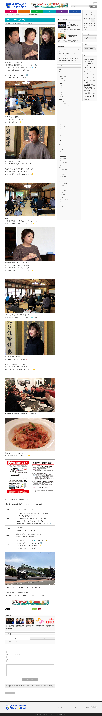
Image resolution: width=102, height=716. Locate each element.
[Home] (7, 14)
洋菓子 (85, 90)
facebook (96, 3)
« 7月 (85, 29)
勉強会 (34, 23)
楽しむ (24, 11)
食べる (11, 11)
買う (62, 11)
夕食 (93, 84)
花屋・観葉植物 (63, 176)
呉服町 (85, 85)
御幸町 (94, 87)
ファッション (62, 174)
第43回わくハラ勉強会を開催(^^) (50, 626)
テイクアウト (88, 71)
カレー (86, 67)
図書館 (61, 87)
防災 (60, 140)
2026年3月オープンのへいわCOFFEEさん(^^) (68, 60)
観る (37, 11)
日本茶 (89, 88)
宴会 (85, 87)
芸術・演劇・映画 (63, 162)
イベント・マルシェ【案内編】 (66, 105)
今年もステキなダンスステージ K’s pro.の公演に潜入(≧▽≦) (73, 26)
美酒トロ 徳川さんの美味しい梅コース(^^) (67, 53)
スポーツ (61, 108)
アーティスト (62, 101)
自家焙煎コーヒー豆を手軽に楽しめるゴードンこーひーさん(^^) (18, 686)
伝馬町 (91, 80)
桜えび (93, 88)
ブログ (60, 69)
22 (94, 23)
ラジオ (61, 112)
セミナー (26, 23)
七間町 (87, 80)
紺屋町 (86, 93)
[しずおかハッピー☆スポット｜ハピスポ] (16, 9)
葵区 (90, 93)
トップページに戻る (10, 693)
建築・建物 (62, 149)
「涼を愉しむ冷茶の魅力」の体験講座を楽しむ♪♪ (73, 36)
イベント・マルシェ (64, 103)
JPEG (34, 540)
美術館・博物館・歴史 (64, 158)
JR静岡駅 (91, 59)
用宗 (93, 90)
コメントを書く (43, 23)
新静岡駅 (85, 88)
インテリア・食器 (63, 169)
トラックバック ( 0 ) (43, 638)
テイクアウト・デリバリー (65, 197)
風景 (60, 165)
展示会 (88, 87)
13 (91, 20)
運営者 (87, 707)
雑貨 (60, 178)
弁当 (91, 87)
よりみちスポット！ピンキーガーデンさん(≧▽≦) (68, 58)
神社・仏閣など (63, 156)
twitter (94, 3)
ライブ (61, 110)
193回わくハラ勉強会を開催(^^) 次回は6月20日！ (10, 627)
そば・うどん (62, 194)
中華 (60, 208)
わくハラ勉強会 (17, 23)
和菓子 (88, 85)
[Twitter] (92, 707)
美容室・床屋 (62, 126)
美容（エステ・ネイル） (64, 124)
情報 (60, 135)
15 (94, 20)
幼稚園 (61, 94)
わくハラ (31, 23)
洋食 (60, 217)
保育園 (61, 85)
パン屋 (61, 201)
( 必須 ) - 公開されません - (13, 654)
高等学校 (61, 96)
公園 (60, 117)
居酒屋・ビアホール (64, 215)
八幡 (94, 80)
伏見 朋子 (32, 317)
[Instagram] (96, 707)
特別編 (61, 137)
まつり (90, 61)
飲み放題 (86, 96)
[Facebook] (94, 707)
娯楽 (60, 119)
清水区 (89, 91)
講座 (94, 93)
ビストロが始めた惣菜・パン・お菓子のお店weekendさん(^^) (42, 686)
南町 (93, 82)
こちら (30, 548)
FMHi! (85, 59)
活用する (75, 11)
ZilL (85, 61)
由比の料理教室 (63, 76)
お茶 (87, 61)
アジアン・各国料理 (64, 183)
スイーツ (61, 192)
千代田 (90, 82)
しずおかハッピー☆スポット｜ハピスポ (49, 714)
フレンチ (61, 203)
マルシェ (88, 77)
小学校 (61, 92)
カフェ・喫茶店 (63, 190)
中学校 (61, 83)
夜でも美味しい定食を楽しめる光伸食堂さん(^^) (68, 55)
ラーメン (61, 206)
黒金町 (91, 99)
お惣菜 (61, 187)
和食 (60, 210)
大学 (60, 89)
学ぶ (49, 11)
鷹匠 (87, 99)
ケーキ (91, 67)
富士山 (61, 146)
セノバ (88, 69)
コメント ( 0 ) (17, 638)
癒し (60, 121)
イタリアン (62, 185)
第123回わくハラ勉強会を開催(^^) (20, 626)
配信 (60, 128)
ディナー (88, 74)
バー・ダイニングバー (64, 199)
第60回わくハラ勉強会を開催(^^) (40, 626)
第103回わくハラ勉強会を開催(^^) (30, 626)
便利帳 (61, 133)
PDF (30, 540)
